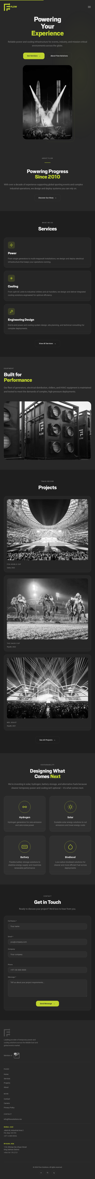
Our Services (34, 56)
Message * (12, 977)
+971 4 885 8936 (10, 1136)
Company (11, 949)
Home (6, 1074)
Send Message (47, 1003)
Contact (7, 1099)
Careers (7, 1103)
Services (7, 1079)
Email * (10, 937)
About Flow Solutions (59, 56)
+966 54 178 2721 (11, 1153)
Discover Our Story (47, 198)
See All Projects (47, 740)
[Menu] (89, 7)
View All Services (47, 343)
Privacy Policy (9, 1108)
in (41, 1173)
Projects (7, 1083)
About (6, 1087)
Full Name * (12, 921)
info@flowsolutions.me (13, 1119)
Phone (10, 964)
